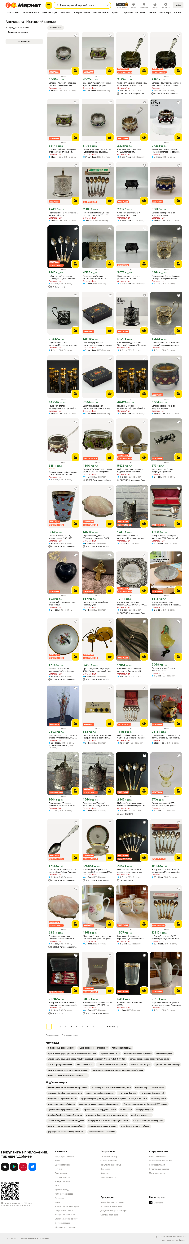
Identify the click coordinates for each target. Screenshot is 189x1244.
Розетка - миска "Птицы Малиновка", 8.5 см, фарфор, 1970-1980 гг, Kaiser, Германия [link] (62, 670)
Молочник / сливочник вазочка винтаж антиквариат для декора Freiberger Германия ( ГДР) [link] (97, 937)
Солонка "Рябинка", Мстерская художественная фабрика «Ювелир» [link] (97, 84)
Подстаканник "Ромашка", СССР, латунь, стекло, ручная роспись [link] (166, 736)
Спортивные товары (64, 1210)
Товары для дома (62, 1181)
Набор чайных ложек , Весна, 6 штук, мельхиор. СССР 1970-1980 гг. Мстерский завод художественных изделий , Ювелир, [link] (97, 214)
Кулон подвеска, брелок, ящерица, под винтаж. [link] (163, 470)
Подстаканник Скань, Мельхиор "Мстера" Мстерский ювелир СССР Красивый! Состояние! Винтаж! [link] (166, 277)
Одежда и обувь (62, 1177)
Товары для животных (65, 1215)
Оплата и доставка (108, 1161)
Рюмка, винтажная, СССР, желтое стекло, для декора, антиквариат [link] (164, 804)
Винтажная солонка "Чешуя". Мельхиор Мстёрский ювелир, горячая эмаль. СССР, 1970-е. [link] (165, 150)
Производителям (157, 1165)
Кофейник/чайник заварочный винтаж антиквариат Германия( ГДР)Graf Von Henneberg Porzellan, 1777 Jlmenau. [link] (166, 1003)
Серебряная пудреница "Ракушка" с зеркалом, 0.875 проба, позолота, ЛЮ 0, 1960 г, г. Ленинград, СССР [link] (97, 537)
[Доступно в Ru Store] (32, 1170)
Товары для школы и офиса (67, 1206)
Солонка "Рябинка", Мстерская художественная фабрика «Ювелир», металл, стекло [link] (62, 84)
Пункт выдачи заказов (159, 1169)
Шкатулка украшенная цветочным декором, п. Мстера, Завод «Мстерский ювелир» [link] (97, 343)
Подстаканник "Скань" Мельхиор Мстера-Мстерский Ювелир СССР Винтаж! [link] (62, 343)
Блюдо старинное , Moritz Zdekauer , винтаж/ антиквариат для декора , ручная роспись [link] (166, 603)
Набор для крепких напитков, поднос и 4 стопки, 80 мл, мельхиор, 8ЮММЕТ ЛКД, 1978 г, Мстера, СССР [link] (131, 470)
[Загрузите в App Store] (5, 1170)
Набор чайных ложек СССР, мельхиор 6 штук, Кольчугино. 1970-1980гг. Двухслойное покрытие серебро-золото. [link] (165, 937)
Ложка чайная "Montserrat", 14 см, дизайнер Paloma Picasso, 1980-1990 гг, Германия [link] (62, 870)
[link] (61, 1048)
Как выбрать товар (108, 1156)
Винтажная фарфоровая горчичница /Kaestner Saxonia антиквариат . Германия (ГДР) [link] (130, 937)
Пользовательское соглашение (35, 1238)
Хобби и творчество (64, 1194)
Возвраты (104, 1173)
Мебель (58, 1161)
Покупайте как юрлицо (110, 1165)
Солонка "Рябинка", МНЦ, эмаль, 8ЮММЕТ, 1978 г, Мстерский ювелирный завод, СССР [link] (97, 470)
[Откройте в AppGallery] (23, 1170)
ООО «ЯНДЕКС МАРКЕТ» (174, 1237)
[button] (55, 27)
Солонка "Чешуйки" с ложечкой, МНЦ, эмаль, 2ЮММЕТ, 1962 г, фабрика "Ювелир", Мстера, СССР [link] (166, 84)
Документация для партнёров (114, 1211)
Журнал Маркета (108, 1177)
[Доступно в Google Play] (14, 1170)
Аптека (58, 1185)
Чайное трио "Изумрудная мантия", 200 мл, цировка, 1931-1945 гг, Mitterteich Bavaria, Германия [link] (97, 870)
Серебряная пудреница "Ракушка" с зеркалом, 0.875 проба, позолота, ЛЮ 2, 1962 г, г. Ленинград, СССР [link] (63, 937)
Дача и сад (59, 1198)
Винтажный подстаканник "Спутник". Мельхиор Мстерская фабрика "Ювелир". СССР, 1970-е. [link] (132, 343)
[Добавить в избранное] (76, 36)
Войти (178, 5)
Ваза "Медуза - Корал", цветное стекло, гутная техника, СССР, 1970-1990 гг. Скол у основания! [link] (63, 736)
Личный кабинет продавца (112, 1202)
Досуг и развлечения (64, 1156)
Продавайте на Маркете (111, 1206)
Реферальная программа (160, 1161)
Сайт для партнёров (109, 1215)
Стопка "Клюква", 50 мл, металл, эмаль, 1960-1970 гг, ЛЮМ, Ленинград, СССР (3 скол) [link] (63, 537)
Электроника (61, 1173)
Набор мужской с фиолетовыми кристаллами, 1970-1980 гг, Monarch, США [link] (97, 1003)
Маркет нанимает (157, 1173)
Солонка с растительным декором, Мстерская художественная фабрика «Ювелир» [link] (129, 214)
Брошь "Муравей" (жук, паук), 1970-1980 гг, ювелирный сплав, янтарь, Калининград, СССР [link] (97, 670)
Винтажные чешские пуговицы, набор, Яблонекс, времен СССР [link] (97, 736)
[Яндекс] (182, 1240)
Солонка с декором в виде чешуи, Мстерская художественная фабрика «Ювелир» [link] (129, 150)
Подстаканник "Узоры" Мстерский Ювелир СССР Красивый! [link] (94, 277)
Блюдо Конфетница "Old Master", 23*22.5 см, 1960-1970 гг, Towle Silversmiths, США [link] (131, 603)
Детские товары (62, 1223)
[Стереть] (108, 5)
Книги (57, 1202)
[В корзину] (75, 71)
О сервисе (105, 1169)
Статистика (12, 1238)
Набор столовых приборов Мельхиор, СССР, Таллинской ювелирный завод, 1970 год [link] (165, 537)
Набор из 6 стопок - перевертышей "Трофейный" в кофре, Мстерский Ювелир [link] (63, 407)
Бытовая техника (62, 1165)
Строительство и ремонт (66, 1219)
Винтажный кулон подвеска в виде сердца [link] (62, 603)
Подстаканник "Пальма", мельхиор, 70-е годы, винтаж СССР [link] (130, 537)
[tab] (13, 12)
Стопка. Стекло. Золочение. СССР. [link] (129, 1003)
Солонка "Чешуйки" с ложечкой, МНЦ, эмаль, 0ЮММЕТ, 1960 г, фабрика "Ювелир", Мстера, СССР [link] (132, 84)
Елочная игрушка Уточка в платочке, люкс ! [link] (163, 669)
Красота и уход (61, 1190)
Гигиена (58, 1169)
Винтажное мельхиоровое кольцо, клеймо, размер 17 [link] (129, 670)
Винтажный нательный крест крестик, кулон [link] (96, 603)
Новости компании (157, 1156)
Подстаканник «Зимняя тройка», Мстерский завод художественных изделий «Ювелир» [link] (63, 214)
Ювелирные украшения (65, 1227)
